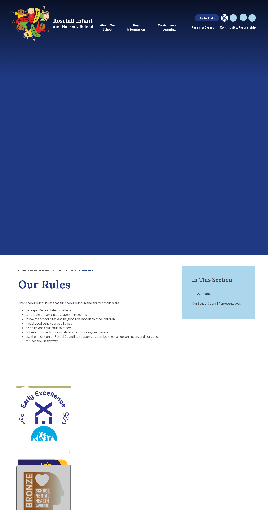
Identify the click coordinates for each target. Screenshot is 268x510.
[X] (224, 18)
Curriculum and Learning (34, 270)
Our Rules (88, 270)
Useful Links (207, 18)
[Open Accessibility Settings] (252, 18)
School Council (66, 270)
